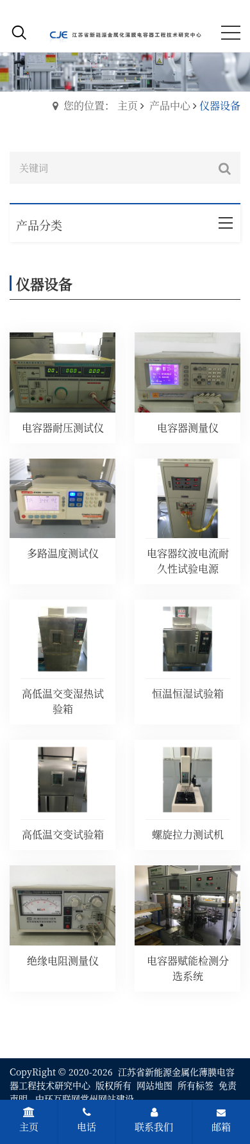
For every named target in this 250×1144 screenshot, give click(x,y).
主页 (28, 1126)
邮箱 (221, 1126)
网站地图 (154, 1085)
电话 (86, 1126)
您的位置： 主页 (100, 105)
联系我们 (154, 1126)
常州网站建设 (107, 1098)
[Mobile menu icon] (230, 32)
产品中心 (169, 105)
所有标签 (195, 1085)
